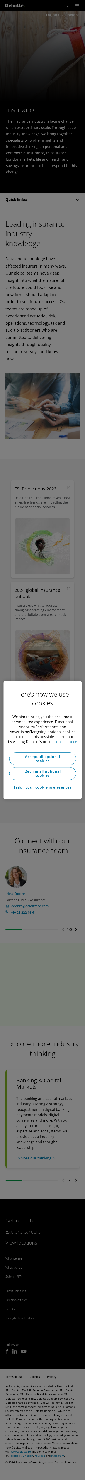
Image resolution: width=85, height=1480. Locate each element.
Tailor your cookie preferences (42, 787)
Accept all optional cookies (42, 758)
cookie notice (65, 741)
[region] (42, 740)
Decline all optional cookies (42, 773)
